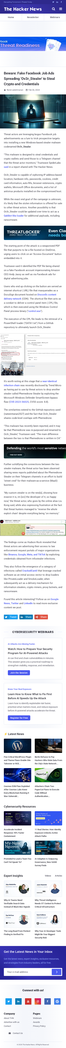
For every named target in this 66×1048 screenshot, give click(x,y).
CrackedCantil (29, 570)
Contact (7, 1026)
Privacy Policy (39, 1026)
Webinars (55, 17)
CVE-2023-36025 (19, 401)
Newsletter (33, 17)
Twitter (15, 603)
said (6, 167)
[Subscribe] (56, 972)
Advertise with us (11, 1022)
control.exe (34, 311)
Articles (58, 876)
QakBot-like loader (14, 215)
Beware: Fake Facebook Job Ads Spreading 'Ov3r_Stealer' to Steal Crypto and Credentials (29, 78)
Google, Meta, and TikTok (31, 554)
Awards (36, 1022)
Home (11, 17)
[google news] (57, 1001)
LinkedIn (28, 603)
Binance (12, 554)
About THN (9, 1018)
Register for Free (19, 718)
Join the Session (19, 672)
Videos (48, 876)
